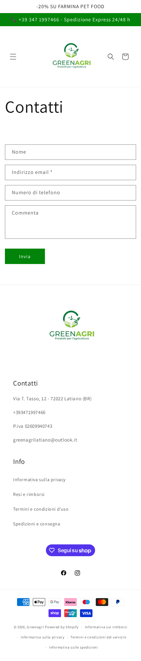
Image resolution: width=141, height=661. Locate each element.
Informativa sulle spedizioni (73, 647)
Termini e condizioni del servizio (98, 637)
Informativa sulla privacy (39, 479)
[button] (13, 56)
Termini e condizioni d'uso (41, 509)
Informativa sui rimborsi (106, 627)
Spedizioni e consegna (36, 524)
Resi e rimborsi (29, 494)
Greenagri (36, 627)
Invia (25, 256)
